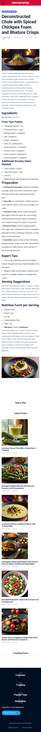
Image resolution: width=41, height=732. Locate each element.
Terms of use (13, 727)
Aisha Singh (7, 37)
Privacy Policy (27, 727)
